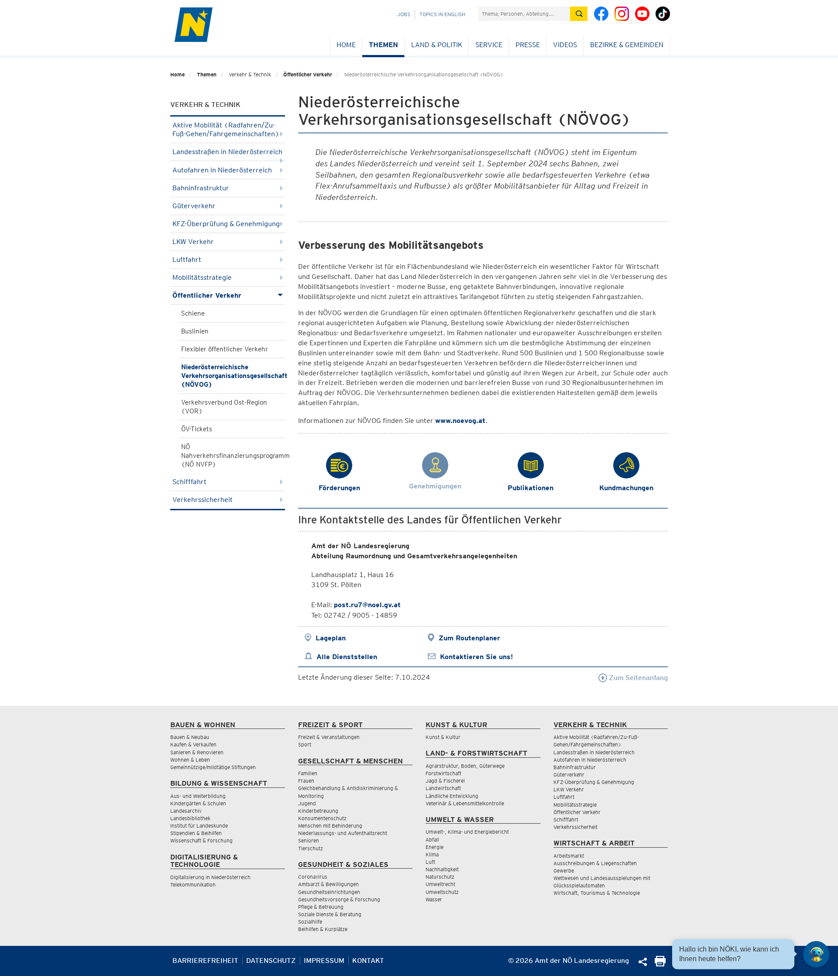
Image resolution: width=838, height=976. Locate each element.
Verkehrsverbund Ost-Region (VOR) (224, 407)
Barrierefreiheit (205, 960)
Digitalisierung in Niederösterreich (210, 877)
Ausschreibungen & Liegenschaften (595, 863)
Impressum (324, 960)
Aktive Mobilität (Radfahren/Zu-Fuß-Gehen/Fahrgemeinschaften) (225, 129)
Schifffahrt (189, 482)
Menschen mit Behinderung (330, 825)
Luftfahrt (186, 259)
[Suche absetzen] (578, 14)
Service (488, 45)
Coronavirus (312, 876)
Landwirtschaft (443, 788)
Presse (527, 45)
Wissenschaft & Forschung (201, 840)
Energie (434, 847)
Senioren (308, 840)
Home (346, 45)
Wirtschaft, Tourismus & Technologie (596, 893)
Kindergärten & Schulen (198, 803)
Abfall (432, 839)
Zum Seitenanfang (637, 678)
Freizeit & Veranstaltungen (329, 737)
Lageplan (331, 638)
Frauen (306, 780)
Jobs (403, 14)
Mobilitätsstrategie (202, 277)
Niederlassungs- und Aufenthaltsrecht (342, 833)
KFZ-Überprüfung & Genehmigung (226, 224)
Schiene (193, 313)
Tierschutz (310, 848)
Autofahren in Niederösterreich (222, 170)
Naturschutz (440, 876)
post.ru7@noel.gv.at (367, 605)
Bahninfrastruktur (200, 188)
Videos (565, 45)
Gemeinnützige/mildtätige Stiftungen (213, 767)
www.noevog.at (460, 420)
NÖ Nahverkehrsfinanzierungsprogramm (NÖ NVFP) (233, 455)
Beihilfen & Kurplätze (322, 929)
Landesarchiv (186, 811)
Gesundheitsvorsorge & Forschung (339, 899)
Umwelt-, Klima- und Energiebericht (467, 831)
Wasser (434, 899)
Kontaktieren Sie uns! (476, 657)
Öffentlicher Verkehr (307, 74)
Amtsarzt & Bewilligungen (328, 884)
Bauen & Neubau (189, 737)
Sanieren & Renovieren (196, 752)
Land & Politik (436, 45)
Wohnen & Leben (190, 759)
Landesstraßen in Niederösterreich (227, 152)
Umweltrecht (440, 884)
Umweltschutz (442, 892)
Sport (304, 744)
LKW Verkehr (193, 241)
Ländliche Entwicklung (452, 796)
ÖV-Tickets (196, 429)
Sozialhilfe (310, 921)
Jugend (307, 803)
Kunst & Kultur (443, 737)
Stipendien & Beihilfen (196, 833)
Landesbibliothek (190, 818)
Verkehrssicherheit (202, 499)
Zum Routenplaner (469, 638)
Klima (432, 854)
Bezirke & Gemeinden (626, 45)
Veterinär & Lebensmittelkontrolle (465, 803)
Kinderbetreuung (318, 811)
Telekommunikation (193, 884)
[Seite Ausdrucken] (660, 964)
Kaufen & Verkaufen (193, 744)
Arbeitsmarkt (568, 855)
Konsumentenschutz (322, 818)
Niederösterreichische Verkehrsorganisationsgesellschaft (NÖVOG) (233, 375)
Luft (430, 862)
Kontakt (368, 960)
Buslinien (195, 331)
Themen (383, 45)
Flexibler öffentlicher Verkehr (224, 349)
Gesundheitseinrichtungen (329, 892)
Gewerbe (563, 870)
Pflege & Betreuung (320, 907)
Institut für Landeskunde (199, 825)
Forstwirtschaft (443, 773)
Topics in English (442, 14)
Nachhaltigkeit (442, 869)
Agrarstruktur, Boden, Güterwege (465, 766)
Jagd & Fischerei (445, 780)
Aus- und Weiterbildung (198, 796)
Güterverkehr (194, 206)
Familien (307, 773)
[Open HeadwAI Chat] (816, 954)
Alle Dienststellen (346, 657)
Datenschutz (271, 960)
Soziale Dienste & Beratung (329, 914)
